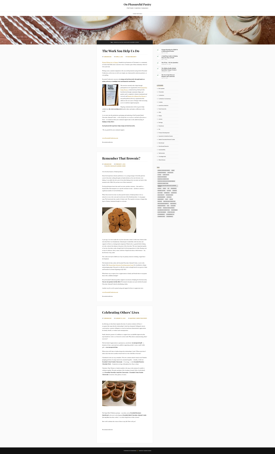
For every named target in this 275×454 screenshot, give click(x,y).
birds (173, 170)
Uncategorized (162, 156)
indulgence (160, 199)
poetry (159, 207)
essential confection (163, 105)
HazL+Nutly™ (161, 194)
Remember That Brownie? (121, 158)
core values (166, 174)
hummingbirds (161, 197)
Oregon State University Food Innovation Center (121, 265)
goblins (175, 190)
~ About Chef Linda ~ (137, 13)
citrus (159, 174)
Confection (161, 95)
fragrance (173, 188)
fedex (164, 188)
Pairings (161, 122)
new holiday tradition (169, 201)
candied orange (162, 172)
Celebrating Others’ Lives (120, 312)
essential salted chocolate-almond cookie (167, 186)
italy (166, 199)
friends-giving (161, 190)
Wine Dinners (162, 160)
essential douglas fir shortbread (166, 181)
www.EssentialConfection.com (110, 138)
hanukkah (173, 192)
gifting (169, 190)
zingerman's (170, 216)
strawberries (161, 214)
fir (168, 188)
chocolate (170, 172)
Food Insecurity (131, 56)
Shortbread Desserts (164, 146)
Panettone (161, 126)
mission (160, 201)
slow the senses (162, 212)
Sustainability (162, 149)
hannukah (166, 192)
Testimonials (162, 153)
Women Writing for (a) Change (110, 62)
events (159, 188)
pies (168, 205)
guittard (160, 192)
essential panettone (163, 183)
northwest (173, 203)
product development (168, 207)
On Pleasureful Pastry (137, 4)
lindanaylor (107, 56)
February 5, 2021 (120, 164)
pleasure (173, 205)
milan (171, 199)
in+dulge (169, 197)
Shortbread (161, 143)
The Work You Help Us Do (120, 51)
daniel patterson (162, 176)
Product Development (164, 132)
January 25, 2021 (121, 318)
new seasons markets (163, 203)
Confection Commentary (165, 98)
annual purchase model (164, 170)
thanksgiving (161, 216)
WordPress (133, 450)
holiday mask (169, 194)
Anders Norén (147, 450)
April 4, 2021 (119, 56)
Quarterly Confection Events (138, 318)
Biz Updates (161, 88)
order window (161, 205)
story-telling (171, 212)
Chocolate (161, 92)
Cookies (161, 102)
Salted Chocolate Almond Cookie (116, 166)
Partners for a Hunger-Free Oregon (136, 96)
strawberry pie (170, 214)
